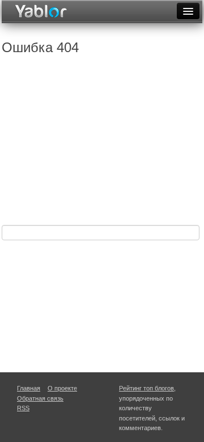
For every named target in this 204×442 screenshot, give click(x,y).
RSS (23, 408)
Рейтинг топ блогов (146, 388)
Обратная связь (40, 398)
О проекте (62, 388)
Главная (28, 388)
